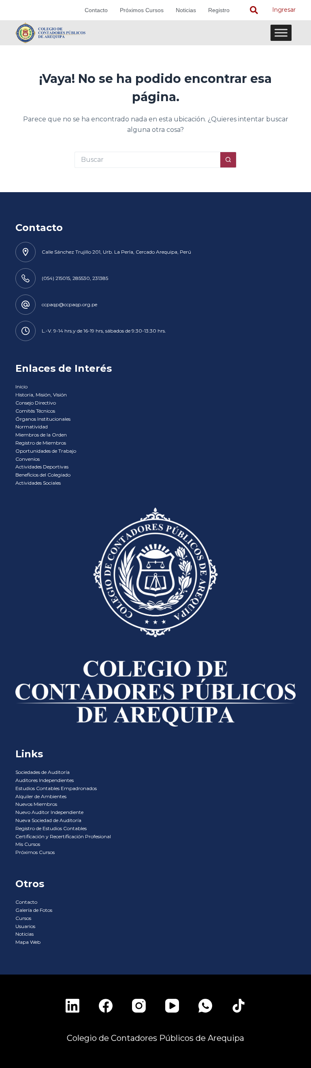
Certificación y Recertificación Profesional (63, 836)
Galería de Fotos (33, 910)
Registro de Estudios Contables (51, 828)
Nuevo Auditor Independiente (49, 812)
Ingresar (284, 9)
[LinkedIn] (72, 1006)
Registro (219, 10)
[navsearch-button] (254, 10)
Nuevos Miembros (36, 804)
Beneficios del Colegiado (42, 475)
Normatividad (31, 427)
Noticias (186, 10)
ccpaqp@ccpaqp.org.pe (69, 304)
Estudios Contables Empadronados (56, 788)
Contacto (96, 10)
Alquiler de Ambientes (40, 796)
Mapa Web (27, 942)
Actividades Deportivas (41, 467)
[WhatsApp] (205, 1006)
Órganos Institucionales (42, 419)
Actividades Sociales (38, 483)
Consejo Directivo (35, 403)
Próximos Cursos (142, 10)
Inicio (21, 387)
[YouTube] (172, 1006)
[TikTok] (238, 1006)
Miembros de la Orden (41, 435)
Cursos (23, 918)
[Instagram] (139, 1006)
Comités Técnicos (35, 411)
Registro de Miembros (40, 443)
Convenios (27, 459)
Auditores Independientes (44, 780)
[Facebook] (106, 1006)
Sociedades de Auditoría (42, 772)
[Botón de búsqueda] (228, 160)
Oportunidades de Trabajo (45, 451)
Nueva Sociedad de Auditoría (48, 820)
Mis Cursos (27, 844)
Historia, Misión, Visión (41, 395)
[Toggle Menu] (281, 32)
